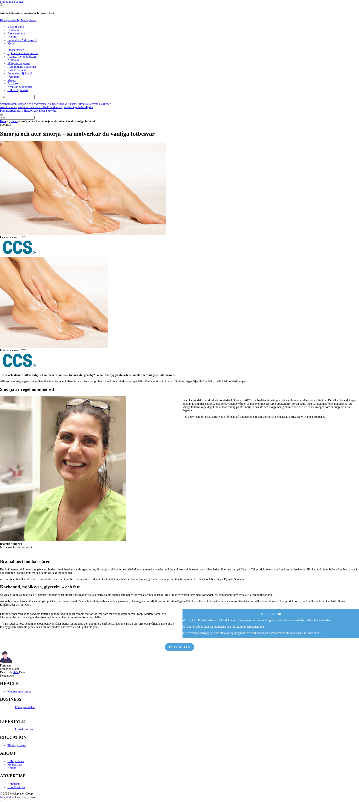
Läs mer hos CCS (179, 647)
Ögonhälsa (13, 76)
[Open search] (1, 101)
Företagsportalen (25, 707)
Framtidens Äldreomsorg (22, 40)
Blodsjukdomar (16, 33)
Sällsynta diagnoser (18, 63)
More (10, 43)
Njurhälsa (13, 59)
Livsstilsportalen (24, 729)
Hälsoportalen (18, 20)
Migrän (11, 80)
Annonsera (13, 783)
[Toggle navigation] (37, 21)
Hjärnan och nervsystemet (22, 53)
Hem (3, 121)
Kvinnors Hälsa (16, 70)
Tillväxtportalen (16, 745)
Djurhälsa (13, 30)
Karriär (11, 767)
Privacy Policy (6, 797)
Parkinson (13, 83)
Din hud (12, 36)
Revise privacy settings (24, 797)
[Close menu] (1, 115)
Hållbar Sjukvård (17, 90)
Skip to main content (12, 1)
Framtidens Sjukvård (19, 73)
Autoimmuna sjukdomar (21, 66)
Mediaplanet (14, 764)
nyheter (13, 121)
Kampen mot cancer (19, 691)
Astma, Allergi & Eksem (21, 56)
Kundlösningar (16, 787)
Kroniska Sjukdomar (19, 86)
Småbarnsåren (15, 49)
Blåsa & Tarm (15, 26)
